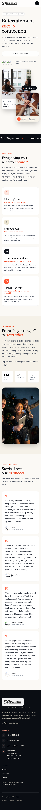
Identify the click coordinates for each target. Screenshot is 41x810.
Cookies (19, 800)
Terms (11, 800)
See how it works (21, 54)
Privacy (4, 800)
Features (5, 773)
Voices (4, 777)
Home (4, 769)
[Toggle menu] (37, 3)
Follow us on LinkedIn (11, 723)
